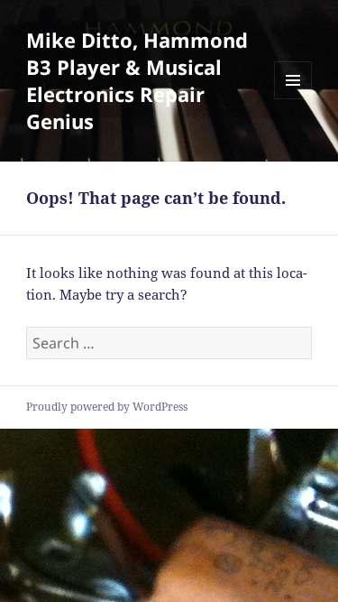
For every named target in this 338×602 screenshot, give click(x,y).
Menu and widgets (293, 98)
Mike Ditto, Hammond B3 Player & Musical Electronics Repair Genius (137, 80)
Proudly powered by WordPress (106, 406)
